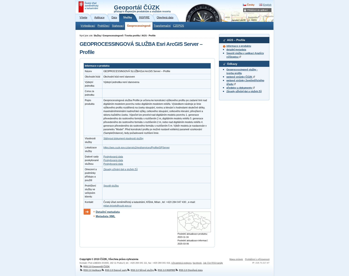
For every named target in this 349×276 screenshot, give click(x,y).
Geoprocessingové (138, 25)
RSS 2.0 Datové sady (116, 270)
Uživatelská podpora (181, 263)
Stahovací (118, 25)
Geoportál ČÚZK (142, 8)
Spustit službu (111, 185)
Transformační (162, 25)
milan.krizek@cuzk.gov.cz (117, 205)
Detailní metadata (108, 211)
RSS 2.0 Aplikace (92, 270)
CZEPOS (178, 25)
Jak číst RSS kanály (213, 263)
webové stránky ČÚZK (239, 77)
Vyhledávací (88, 25)
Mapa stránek (236, 259)
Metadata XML (105, 216)
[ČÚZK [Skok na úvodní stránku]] (89, 7)
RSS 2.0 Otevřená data (191, 270)
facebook (197, 263)
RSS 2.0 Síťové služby (142, 270)
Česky (250, 4)
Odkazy (232, 63)
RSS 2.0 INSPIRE (166, 270)
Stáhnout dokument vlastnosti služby (123, 138)
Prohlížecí (103, 25)
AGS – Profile (236, 40)
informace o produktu (238, 46)
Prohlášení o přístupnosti (257, 259)
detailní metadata (236, 49)
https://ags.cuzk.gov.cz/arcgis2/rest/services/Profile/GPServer (136, 147)
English (267, 4)
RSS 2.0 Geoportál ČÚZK (96, 266)
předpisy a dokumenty (239, 87)
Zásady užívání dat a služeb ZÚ (244, 91)
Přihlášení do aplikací (257, 10)
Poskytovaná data (113, 156)
